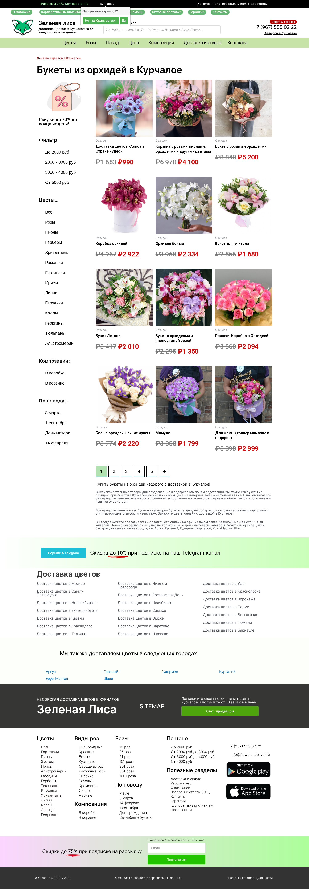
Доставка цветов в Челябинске (145, 603)
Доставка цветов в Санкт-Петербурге (60, 593)
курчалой (107, 3)
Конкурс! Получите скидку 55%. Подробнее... (233, 4)
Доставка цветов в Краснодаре (65, 626)
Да (124, 20)
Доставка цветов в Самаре (142, 610)
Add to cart (222, 168)
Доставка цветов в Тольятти (62, 634)
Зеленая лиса (57, 23)
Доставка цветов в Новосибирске (67, 603)
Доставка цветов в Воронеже (229, 599)
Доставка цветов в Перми (226, 607)
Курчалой (227, 672)
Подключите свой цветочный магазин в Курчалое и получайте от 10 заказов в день (218, 700)
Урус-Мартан (57, 679)
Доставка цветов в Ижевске (143, 634)
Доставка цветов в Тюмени (227, 622)
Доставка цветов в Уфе (223, 583)
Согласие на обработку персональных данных (148, 878)
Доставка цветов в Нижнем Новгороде (142, 585)
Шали (108, 679)
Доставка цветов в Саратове (143, 626)
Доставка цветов (68, 573)
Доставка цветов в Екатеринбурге (67, 610)
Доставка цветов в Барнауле (228, 630)
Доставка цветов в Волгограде (230, 615)
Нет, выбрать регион (101, 20)
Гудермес (169, 672)
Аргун (51, 672)
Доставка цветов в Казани (60, 618)
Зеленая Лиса (77, 709)
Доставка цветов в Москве (61, 583)
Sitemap (152, 706)
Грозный (111, 672)
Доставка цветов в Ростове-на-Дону (150, 595)
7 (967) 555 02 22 (276, 27)
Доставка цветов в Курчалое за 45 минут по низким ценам (66, 30)
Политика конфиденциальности (250, 878)
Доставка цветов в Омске (141, 618)
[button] (21, 12)
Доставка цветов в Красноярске (231, 591)
